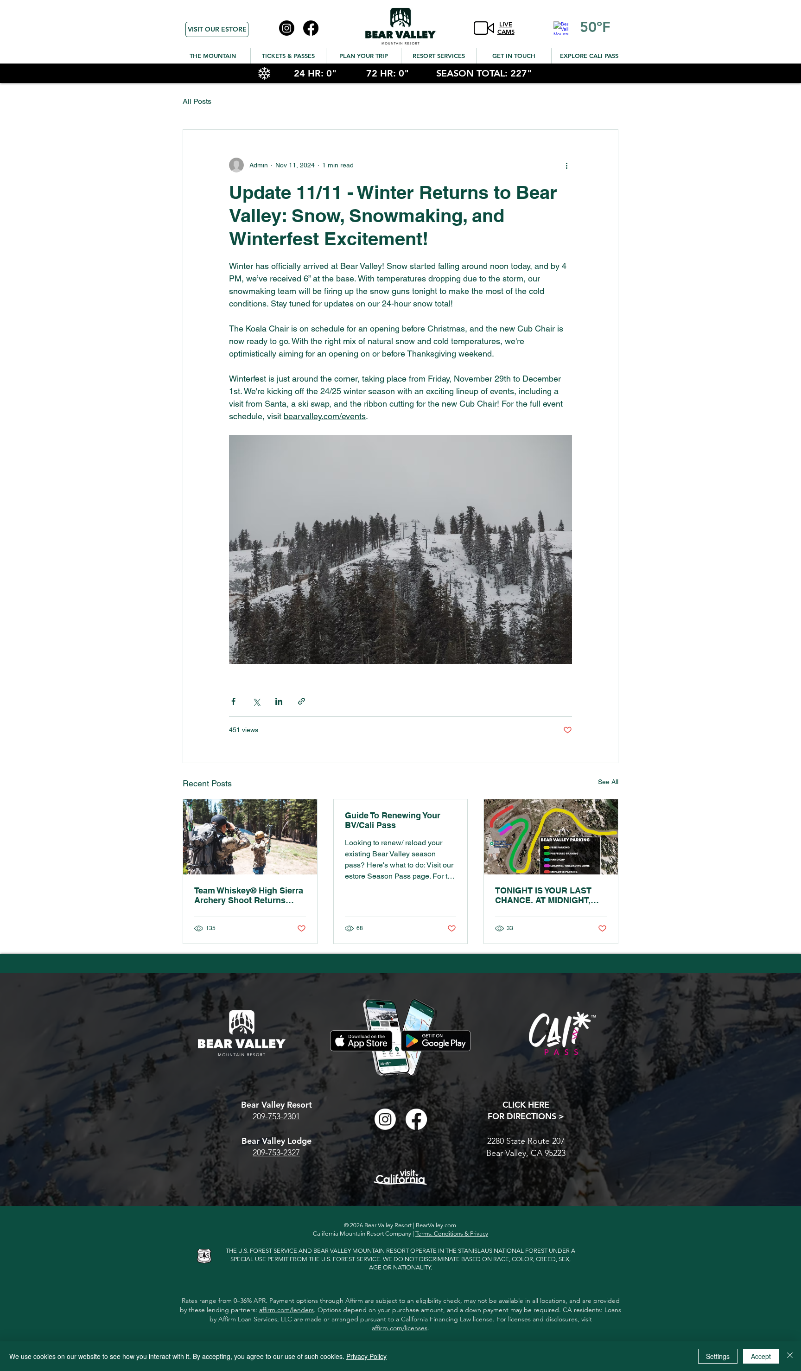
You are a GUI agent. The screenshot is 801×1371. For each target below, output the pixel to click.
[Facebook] (310, 28)
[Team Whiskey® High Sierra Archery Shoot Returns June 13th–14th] (250, 836)
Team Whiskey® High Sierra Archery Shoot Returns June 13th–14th (248, 895)
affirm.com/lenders (286, 1310)
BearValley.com (436, 1225)
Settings (718, 1356)
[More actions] (566, 165)
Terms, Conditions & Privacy (451, 1233)
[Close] (789, 1356)
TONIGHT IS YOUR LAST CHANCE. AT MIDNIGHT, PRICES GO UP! (543, 895)
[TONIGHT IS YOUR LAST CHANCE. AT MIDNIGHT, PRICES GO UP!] (551, 836)
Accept (761, 1356)
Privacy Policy (366, 1356)
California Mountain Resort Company (362, 1233)
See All (608, 781)
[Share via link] (301, 701)
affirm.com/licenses (399, 1328)
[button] (212, 56)
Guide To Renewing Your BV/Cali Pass (392, 820)
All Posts (197, 101)
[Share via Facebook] (233, 701)
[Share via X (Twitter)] (256, 701)
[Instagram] (286, 28)
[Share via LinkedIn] (278, 701)
